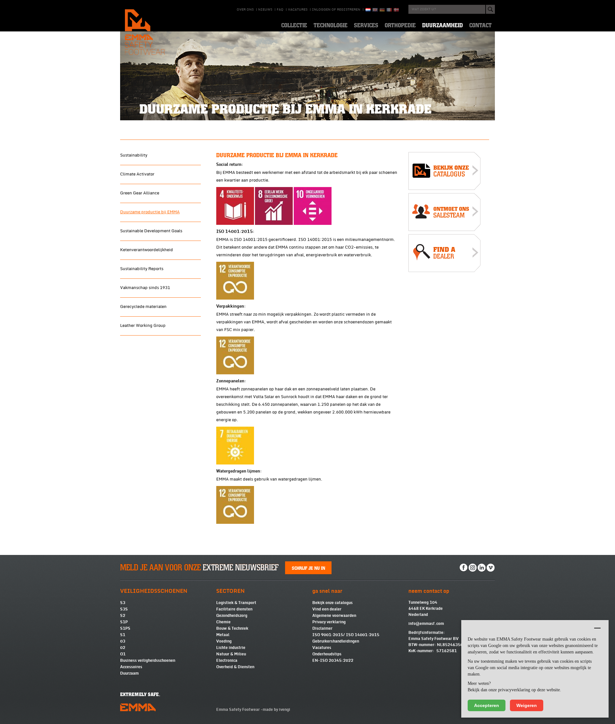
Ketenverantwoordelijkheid (146, 250)
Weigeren (526, 705)
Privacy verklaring (329, 622)
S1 (122, 635)
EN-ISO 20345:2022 (332, 660)
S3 (122, 603)
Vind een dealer (326, 609)
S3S (124, 609)
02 (122, 648)
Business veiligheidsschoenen (147, 660)
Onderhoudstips (326, 654)
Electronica (226, 660)
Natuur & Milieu (231, 654)
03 (122, 641)
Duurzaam (129, 673)
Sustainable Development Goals (151, 231)
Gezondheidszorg (231, 616)
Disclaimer (322, 628)
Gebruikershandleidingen (335, 641)
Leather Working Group (143, 325)
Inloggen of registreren (336, 9)
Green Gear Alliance (139, 193)
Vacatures (298, 9)
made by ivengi (276, 709)
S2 (122, 616)
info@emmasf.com (426, 624)
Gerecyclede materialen (143, 307)
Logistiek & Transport (236, 603)
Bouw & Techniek (232, 628)
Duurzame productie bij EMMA (150, 212)
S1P (124, 622)
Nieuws (265, 9)
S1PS (125, 628)
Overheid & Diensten (235, 667)
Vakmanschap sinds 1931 (145, 288)
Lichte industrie (230, 648)
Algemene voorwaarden (334, 616)
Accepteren (486, 705)
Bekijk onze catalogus (332, 603)
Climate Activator (137, 174)
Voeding (224, 641)
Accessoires (131, 667)
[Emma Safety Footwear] (444, 172)
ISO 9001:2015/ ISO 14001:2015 (345, 635)
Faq (280, 9)
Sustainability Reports (141, 269)
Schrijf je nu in (308, 567)
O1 (123, 654)
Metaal (222, 635)
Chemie (223, 622)
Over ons (245, 9)
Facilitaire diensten (234, 609)
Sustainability (133, 155)
